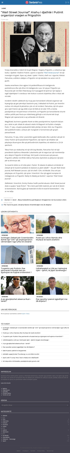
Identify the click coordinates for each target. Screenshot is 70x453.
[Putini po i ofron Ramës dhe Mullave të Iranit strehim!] (52, 224)
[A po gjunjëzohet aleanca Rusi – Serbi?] (17, 285)
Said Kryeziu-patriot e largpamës (14, 350)
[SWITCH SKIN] (66, 2)
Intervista (36, 421)
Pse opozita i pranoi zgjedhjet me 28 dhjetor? (51, 300)
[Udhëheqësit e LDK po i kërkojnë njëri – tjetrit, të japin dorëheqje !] (52, 254)
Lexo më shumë (5, 383)
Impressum (6, 390)
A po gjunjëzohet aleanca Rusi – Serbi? (16, 300)
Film (36, 419)
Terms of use (7, 395)
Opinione (5, 235)
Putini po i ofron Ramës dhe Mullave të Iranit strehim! (49, 239)
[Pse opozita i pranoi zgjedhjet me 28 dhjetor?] (52, 285)
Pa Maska (40, 296)
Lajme (4, 426)
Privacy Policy (7, 393)
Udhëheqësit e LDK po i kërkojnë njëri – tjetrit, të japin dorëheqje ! (51, 269)
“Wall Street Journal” (51, 73)
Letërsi (36, 430)
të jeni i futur (25, 313)
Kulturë (36, 423)
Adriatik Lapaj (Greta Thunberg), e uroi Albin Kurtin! (21, 354)
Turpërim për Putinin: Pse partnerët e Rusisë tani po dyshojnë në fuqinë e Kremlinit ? (16, 270)
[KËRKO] (68, 2)
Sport (36, 441)
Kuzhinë (36, 424)
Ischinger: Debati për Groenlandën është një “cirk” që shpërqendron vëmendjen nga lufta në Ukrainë (17, 240)
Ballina (5, 388)
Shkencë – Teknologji (36, 439)
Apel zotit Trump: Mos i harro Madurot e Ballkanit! (20, 358)
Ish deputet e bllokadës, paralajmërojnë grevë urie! (21, 361)
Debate (5, 415)
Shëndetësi (36, 437)
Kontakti (5, 392)
